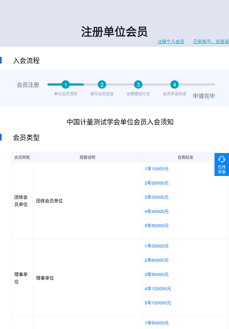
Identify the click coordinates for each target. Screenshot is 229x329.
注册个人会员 (171, 41)
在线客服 (222, 169)
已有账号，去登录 (211, 41)
